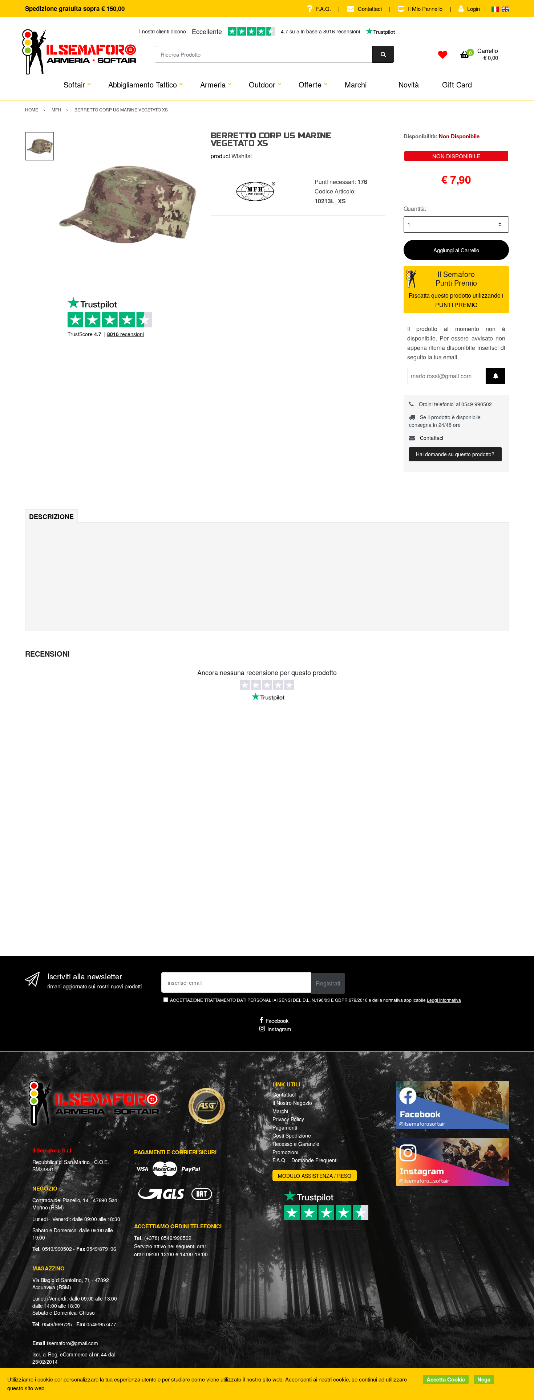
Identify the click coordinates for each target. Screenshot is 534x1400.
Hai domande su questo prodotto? (455, 454)
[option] (127, 204)
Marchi (356, 84)
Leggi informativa (444, 1000)
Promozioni (285, 1152)
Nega (483, 1379)
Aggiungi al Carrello (456, 250)
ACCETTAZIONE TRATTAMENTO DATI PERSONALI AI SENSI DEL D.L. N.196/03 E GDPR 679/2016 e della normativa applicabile (315, 1000)
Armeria (213, 84)
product (220, 156)
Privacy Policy (288, 1119)
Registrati (328, 983)
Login (473, 8)
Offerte (310, 84)
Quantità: (415, 208)
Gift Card (457, 84)
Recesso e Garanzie (295, 1143)
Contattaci (370, 8)
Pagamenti (284, 1127)
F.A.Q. (323, 8)
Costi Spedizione (291, 1135)
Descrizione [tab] (51, 516)
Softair (74, 84)
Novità (409, 84)
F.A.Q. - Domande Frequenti (304, 1160)
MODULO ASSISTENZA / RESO (314, 1175)
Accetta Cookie (445, 1379)
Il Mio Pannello (425, 8)
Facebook (277, 1020)
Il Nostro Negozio (292, 1102)
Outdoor (262, 84)
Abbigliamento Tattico (142, 84)
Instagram (279, 1029)
